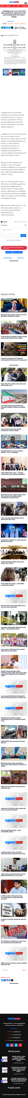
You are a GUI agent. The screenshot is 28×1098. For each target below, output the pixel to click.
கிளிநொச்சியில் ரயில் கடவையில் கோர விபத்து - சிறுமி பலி (13, 741)
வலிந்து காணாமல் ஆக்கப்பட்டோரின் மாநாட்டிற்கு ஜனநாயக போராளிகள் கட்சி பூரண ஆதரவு (13, 874)
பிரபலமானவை (20, 257)
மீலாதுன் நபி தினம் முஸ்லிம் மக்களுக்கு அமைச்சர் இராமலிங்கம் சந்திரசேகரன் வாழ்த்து (14, 315)
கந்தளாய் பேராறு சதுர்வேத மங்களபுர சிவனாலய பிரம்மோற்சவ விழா (13, 787)
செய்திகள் (10, 23)
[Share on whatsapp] (2, 27)
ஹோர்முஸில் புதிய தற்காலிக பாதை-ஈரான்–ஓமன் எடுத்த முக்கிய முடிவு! (13, 384)
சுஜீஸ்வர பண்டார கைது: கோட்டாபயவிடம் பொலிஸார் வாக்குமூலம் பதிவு (14, 963)
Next (27, 551)
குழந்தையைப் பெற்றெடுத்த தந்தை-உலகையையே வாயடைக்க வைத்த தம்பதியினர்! (13, 809)
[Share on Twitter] (7, 27)
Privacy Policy (14, 1028)
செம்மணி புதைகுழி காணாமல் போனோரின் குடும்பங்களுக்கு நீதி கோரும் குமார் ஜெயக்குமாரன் (14, 359)
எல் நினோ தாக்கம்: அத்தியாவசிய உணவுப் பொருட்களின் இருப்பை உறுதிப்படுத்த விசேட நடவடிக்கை (12, 897)
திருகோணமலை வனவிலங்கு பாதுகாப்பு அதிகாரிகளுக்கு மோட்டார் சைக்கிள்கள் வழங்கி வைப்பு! (13, 719)
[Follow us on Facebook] (5, 980)
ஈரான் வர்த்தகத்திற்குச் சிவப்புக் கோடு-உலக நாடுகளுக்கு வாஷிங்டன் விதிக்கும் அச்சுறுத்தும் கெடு (13, 407)
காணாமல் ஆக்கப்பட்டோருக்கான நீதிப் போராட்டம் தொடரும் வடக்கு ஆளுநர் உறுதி (13, 606)
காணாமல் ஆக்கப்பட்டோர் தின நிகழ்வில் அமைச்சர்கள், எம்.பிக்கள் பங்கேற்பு (11, 429)
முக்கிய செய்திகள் (7, 257)
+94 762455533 (16, 1034)
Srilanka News (11, 21)
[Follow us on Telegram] (2, 980)
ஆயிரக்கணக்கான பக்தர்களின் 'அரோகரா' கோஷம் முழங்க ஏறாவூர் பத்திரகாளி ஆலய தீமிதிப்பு (14, 337)
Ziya (2, 35)
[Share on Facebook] (5, 27)
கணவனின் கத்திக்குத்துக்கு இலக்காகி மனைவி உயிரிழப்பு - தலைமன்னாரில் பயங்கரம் (13, 628)
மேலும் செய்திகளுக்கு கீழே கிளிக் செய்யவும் (13, 247)
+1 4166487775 (16, 1031)
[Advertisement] (14, 95)
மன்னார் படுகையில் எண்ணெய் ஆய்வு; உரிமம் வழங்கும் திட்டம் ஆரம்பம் (12, 562)
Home (4, 23)
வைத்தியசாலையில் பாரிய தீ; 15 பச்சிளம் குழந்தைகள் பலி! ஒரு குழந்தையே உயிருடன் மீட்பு (13, 852)
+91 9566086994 (15, 1037)
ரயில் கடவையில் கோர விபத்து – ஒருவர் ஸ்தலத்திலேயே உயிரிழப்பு (11, 830)
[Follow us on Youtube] (12, 980)
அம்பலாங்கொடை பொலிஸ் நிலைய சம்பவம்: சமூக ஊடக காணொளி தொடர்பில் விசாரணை (13, 941)
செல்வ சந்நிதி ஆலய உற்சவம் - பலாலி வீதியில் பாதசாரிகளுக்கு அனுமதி (12, 584)
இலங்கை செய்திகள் (20, 23)
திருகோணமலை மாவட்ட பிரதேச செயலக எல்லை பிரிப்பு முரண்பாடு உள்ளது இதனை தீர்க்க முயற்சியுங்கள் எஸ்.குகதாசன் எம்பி (13, 496)
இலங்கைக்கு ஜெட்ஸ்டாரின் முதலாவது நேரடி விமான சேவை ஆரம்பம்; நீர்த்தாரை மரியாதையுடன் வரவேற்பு (13, 764)
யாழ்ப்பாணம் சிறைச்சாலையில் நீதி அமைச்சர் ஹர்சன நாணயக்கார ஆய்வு (12, 518)
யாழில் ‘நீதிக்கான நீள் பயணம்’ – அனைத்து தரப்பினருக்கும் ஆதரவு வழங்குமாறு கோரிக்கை (13, 473)
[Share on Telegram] (9, 27)
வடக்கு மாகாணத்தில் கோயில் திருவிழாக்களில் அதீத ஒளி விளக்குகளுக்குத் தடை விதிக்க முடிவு (13, 696)
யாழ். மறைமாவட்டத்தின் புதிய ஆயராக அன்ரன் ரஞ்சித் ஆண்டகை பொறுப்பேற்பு (13, 649)
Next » (24, 970)
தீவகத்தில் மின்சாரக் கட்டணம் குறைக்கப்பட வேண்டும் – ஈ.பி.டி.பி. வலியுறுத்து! (12, 451)
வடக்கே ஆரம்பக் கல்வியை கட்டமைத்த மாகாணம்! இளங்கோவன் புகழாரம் (13, 540)
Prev (1, 551)
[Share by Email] (12, 27)
